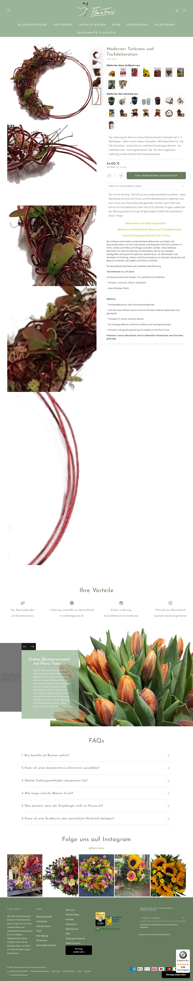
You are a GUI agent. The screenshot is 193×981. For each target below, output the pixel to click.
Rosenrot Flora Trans (22, 967)
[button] (8, 10)
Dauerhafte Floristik (46, 945)
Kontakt (70, 919)
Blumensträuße (44, 916)
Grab (38, 930)
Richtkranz (41, 940)
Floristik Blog (72, 914)
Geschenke (41, 921)
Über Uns (70, 909)
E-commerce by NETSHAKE (17, 971)
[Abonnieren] (184, 918)
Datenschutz (72, 928)
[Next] (32, 646)
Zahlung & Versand (75, 938)
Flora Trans (112, 59)
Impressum (71, 923)
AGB (68, 933)
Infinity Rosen (43, 926)
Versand (87, 971)
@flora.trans (96, 848)
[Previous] (25, 646)
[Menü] (188, 951)
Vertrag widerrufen (79, 950)
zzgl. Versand (121, 167)
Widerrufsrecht (73, 942)
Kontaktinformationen (19, 975)
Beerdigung (42, 935)
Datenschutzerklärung (40, 971)
